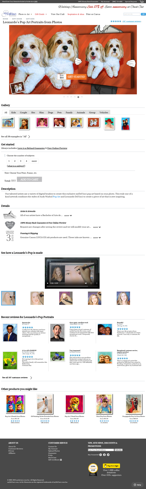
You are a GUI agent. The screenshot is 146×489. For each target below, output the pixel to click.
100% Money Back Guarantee (88, 2)
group (92, 112)
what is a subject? (16, 165)
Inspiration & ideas (76, 14)
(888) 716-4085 (117, 2)
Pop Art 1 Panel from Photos (74, 416)
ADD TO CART (29, 179)
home (5, 19)
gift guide (17, 19)
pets (59, 112)
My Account (105, 2)
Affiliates (11, 453)
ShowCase (52, 458)
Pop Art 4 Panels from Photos (15, 416)
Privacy (11, 451)
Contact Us (52, 447)
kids (13, 112)
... (31, 336)
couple (23, 112)
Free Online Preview (57, 148)
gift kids (30, 19)
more (34, 161)
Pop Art (56, 196)
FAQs (50, 455)
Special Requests (131, 2)
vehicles (104, 112)
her (33, 112)
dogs (50, 112)
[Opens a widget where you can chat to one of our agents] (137, 485)
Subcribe (118, 450)
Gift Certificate (53, 460)
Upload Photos (54, 451)
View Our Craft (57, 14)
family (69, 112)
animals (81, 112)
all (5, 112)
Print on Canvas (93, 14)
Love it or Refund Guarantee (31, 148)
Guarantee (52, 453)
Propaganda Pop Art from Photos (134, 416)
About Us (12, 447)
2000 (35, 1)
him (41, 112)
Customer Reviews (15, 449)
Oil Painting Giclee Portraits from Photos (45, 416)
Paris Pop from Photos (104, 416)
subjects (30, 155)
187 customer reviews (132, 21)
